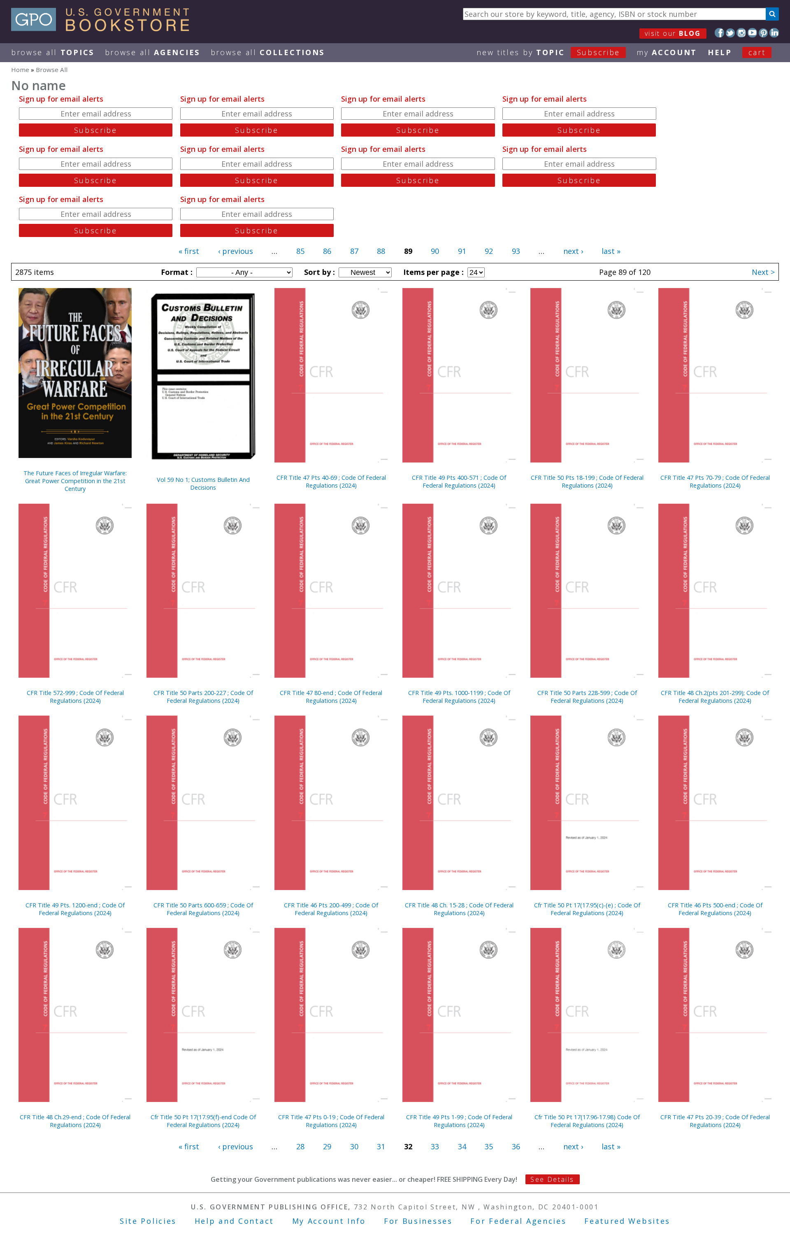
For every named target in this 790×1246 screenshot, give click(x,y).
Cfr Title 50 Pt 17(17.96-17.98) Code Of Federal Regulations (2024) (587, 1121)
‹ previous (235, 251)
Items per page (432, 272)
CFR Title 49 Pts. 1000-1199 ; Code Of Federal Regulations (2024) (459, 696)
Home (20, 69)
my (667, 52)
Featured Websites (627, 1221)
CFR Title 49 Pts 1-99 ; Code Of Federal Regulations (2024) (459, 1121)
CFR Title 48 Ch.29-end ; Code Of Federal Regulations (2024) (75, 1121)
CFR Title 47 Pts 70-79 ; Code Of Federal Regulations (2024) (715, 481)
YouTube (752, 32)
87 (354, 251)
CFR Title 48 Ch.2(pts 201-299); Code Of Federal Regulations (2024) (715, 696)
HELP (720, 52)
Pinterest (763, 32)
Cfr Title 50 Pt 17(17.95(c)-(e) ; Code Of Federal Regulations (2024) (587, 909)
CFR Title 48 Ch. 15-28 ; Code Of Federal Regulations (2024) (459, 909)
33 (435, 1146)
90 (435, 251)
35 (489, 1146)
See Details (552, 1179)
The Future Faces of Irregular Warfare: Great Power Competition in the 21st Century (75, 481)
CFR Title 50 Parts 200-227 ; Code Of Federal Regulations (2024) (203, 696)
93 (516, 251)
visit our (673, 33)
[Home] (104, 28)
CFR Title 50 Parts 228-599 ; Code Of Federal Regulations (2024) (587, 696)
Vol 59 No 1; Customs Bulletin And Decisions (203, 483)
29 (327, 1146)
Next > (763, 272)
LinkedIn (774, 32)
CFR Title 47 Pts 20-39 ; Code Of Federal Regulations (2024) (715, 1121)
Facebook (719, 32)
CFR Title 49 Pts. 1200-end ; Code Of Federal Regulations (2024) (75, 909)
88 (381, 251)
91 (462, 251)
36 (516, 1146)
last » (611, 251)
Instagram (741, 32)
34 (462, 1146)
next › (573, 251)
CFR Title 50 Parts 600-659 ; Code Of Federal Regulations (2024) (203, 909)
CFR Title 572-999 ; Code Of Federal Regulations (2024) (75, 696)
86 (327, 251)
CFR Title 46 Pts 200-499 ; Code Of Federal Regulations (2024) (331, 909)
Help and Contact (234, 1221)
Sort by (318, 272)
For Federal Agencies (518, 1221)
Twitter (730, 32)
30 (354, 1146)
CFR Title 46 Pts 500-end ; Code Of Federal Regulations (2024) (715, 909)
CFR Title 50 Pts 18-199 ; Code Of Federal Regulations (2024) (587, 481)
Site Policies (148, 1221)
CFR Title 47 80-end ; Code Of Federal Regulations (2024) (331, 696)
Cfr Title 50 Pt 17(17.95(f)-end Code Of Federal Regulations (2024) (203, 1121)
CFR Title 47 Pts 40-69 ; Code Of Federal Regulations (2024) (331, 481)
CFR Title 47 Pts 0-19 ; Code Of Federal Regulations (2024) (331, 1121)
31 (381, 1146)
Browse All (52, 52)
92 (489, 251)
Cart (757, 52)
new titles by (548, 52)
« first (189, 251)
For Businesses (418, 1221)
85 (300, 251)
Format (176, 272)
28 (300, 1146)
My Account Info (329, 1221)
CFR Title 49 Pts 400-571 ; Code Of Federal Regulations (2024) (459, 481)
